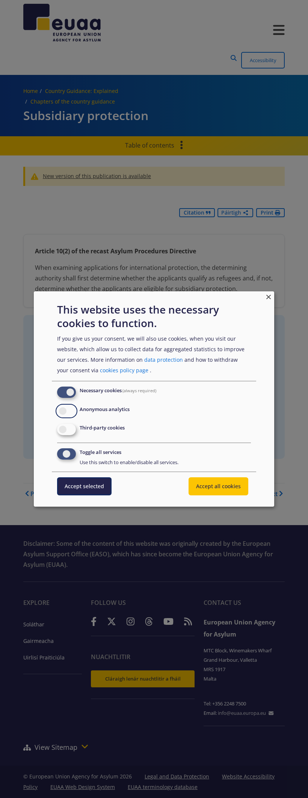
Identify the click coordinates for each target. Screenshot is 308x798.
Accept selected (84, 486)
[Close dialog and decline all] (268, 296)
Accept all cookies (218, 486)
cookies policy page (124, 370)
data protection (163, 359)
